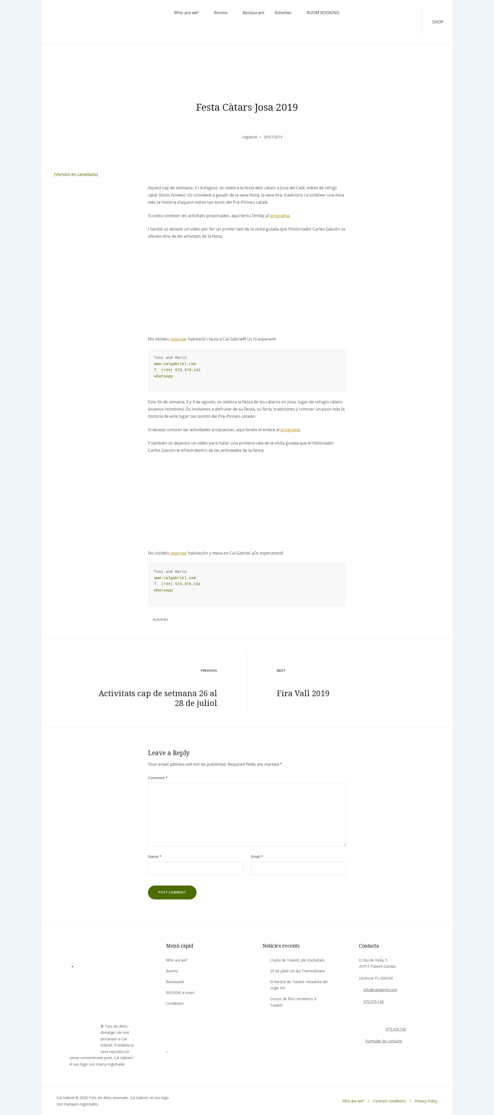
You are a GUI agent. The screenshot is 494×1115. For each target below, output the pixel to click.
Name (154, 856)
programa (279, 215)
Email (257, 856)
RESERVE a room (180, 992)
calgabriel (249, 136)
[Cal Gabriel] (180, 1050)
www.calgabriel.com (175, 364)
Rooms (220, 12)
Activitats (160, 619)
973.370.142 (374, 1001)
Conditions (175, 1003)
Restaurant (253, 12)
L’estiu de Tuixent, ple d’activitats (297, 960)
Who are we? (186, 12)
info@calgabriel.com (380, 989)
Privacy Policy (426, 1101)
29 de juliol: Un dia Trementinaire (297, 970)
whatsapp (163, 376)
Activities (283, 12)
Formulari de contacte (383, 1041)
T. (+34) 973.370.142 (177, 370)
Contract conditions (389, 1101)
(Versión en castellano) (76, 174)
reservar (178, 339)
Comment (158, 777)
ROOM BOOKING (323, 12)
